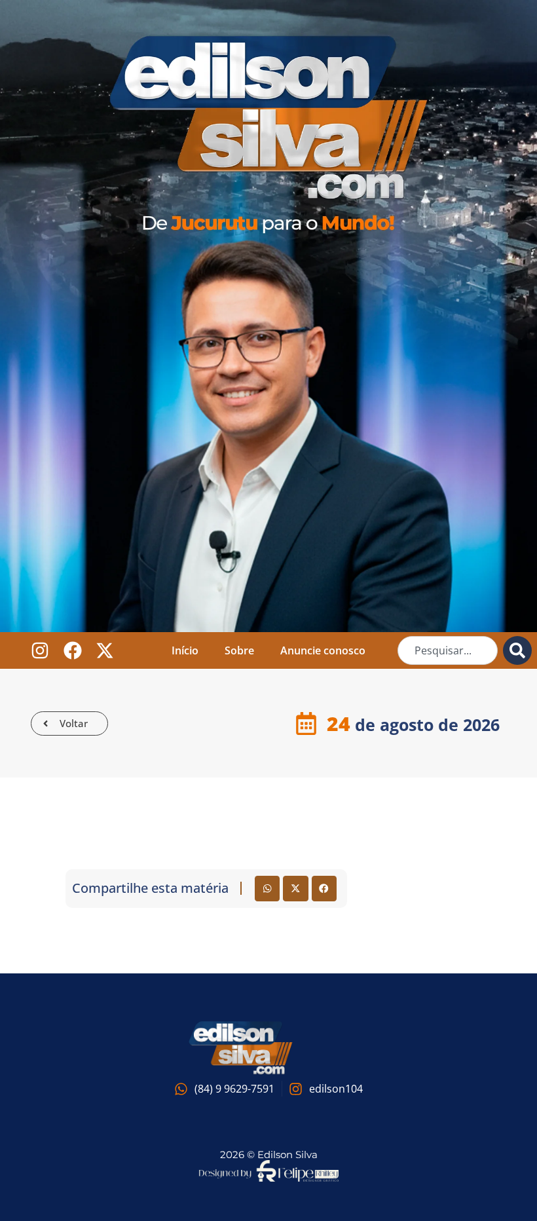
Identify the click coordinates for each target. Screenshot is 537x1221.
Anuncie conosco (322, 650)
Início (185, 650)
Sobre (239, 650)
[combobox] (448, 650)
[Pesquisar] (517, 650)
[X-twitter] (105, 651)
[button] (267, 888)
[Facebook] (72, 651)
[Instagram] (40, 651)
